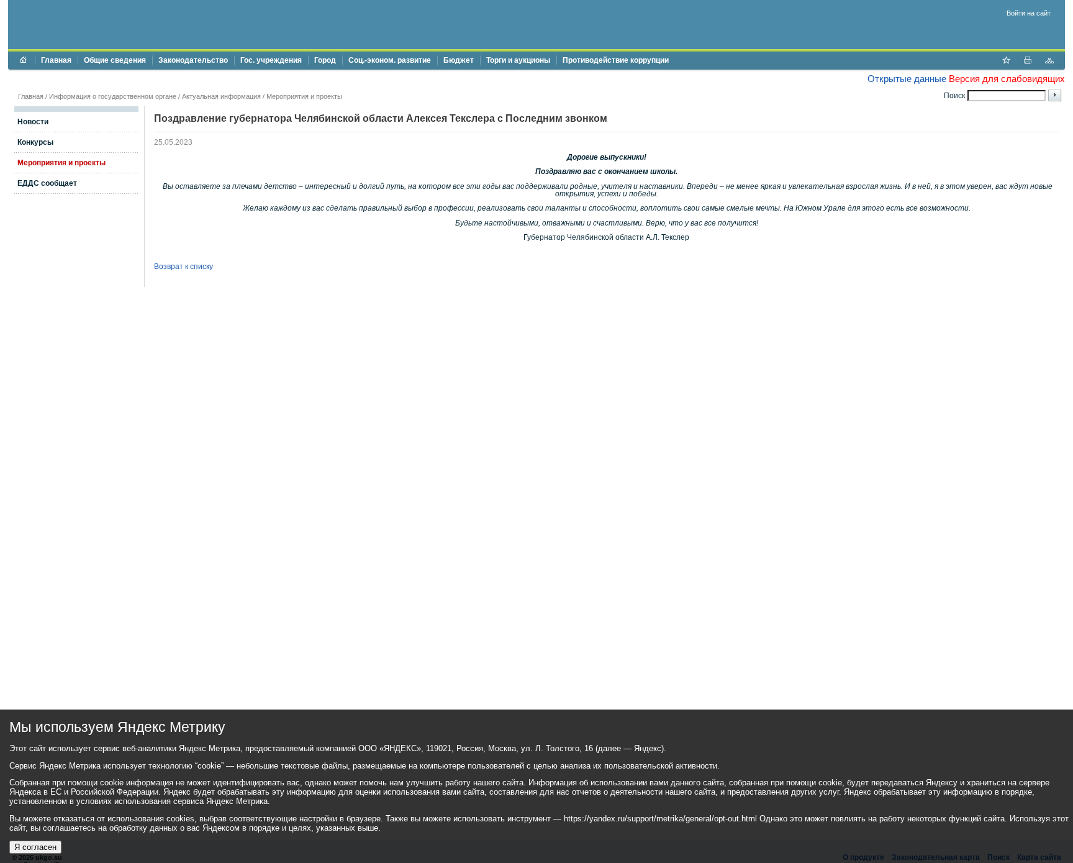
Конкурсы (35, 142)
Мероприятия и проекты (304, 96)
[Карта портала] (1049, 61)
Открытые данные (906, 78)
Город (325, 60)
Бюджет (458, 60)
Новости (32, 121)
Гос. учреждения (271, 60)
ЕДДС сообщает (47, 183)
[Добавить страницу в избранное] (1006, 61)
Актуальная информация (221, 96)
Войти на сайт (1029, 13)
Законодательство (193, 60)
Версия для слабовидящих (1007, 78)
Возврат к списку (183, 266)
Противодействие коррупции (616, 60)
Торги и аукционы (518, 60)
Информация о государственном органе (112, 96)
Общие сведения (115, 60)
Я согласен (35, 847)
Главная (56, 60)
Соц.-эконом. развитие (389, 60)
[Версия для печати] (1027, 61)
